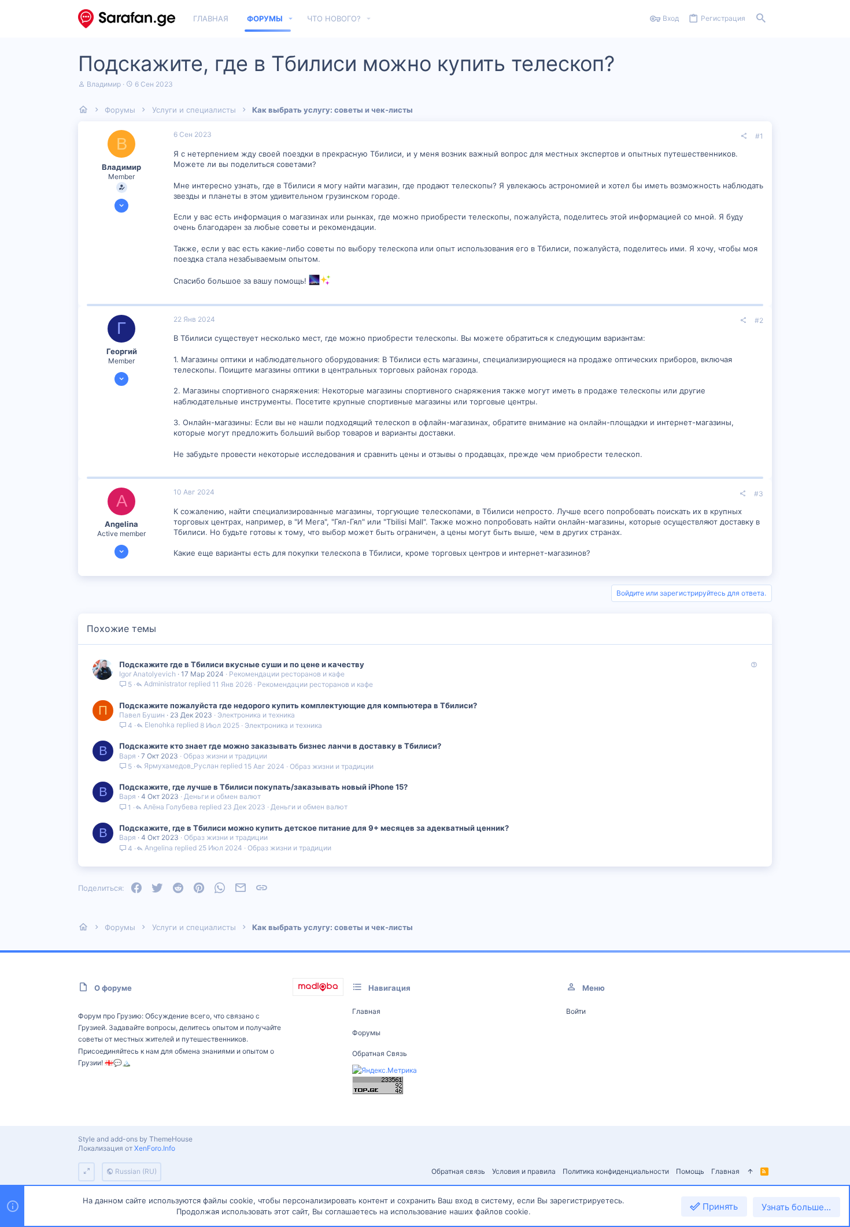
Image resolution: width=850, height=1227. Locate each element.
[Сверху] (750, 1171)
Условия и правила (524, 1171)
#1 (759, 136)
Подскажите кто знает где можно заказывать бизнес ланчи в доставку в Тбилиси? (280, 745)
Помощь (690, 1171)
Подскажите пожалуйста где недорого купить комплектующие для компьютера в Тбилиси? (298, 705)
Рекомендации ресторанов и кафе (287, 674)
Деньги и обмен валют (222, 796)
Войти (576, 1011)
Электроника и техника (256, 715)
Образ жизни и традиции (225, 756)
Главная (366, 1011)
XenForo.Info (154, 1148)
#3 (758, 493)
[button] (291, 19)
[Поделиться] (743, 136)
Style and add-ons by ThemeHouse (135, 1139)
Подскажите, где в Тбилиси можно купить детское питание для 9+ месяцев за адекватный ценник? (314, 827)
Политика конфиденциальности (616, 1171)
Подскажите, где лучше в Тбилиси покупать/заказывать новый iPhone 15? (263, 786)
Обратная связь (379, 1053)
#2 (759, 320)
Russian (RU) (135, 1171)
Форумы (366, 1032)
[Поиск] (761, 19)
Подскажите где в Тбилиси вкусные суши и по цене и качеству (241, 664)
